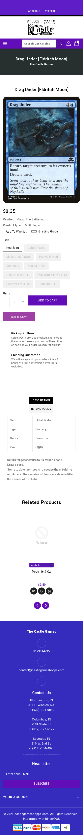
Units (6, 293)
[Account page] (69, 44)
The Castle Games (41, 64)
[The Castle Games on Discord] (41, 5)
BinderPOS (52, 819)
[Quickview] (33, 591)
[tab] (41, 400)
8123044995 (41, 651)
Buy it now (19, 317)
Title (6, 240)
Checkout (34, 10)
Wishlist (50, 10)
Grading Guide (48, 231)
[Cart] (77, 44)
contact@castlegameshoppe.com (41, 670)
